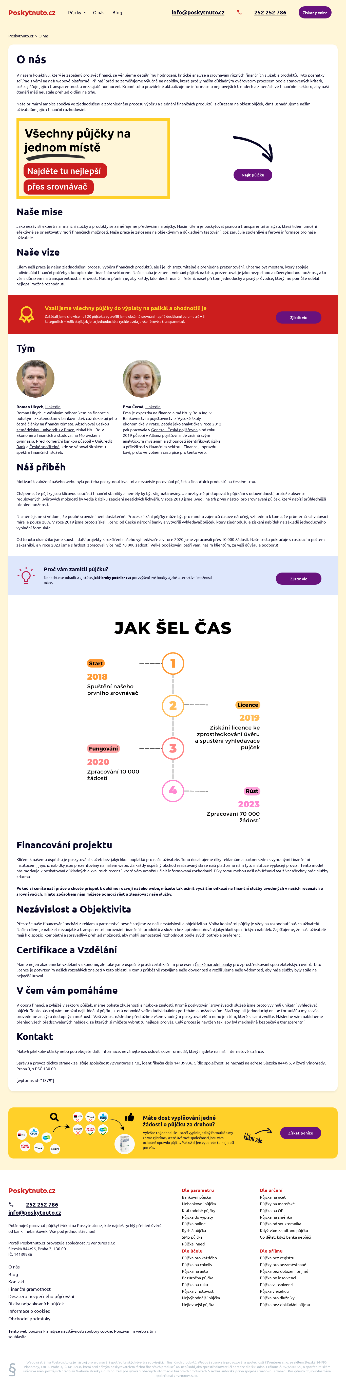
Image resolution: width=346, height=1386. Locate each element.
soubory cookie (98, 1330)
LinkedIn (53, 406)
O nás (44, 35)
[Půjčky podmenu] (85, 12)
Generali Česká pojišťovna (174, 429)
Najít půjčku (253, 174)
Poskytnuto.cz (31, 12)
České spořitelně (44, 446)
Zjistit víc (298, 317)
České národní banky (213, 964)
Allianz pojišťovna (165, 435)
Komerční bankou (61, 440)
